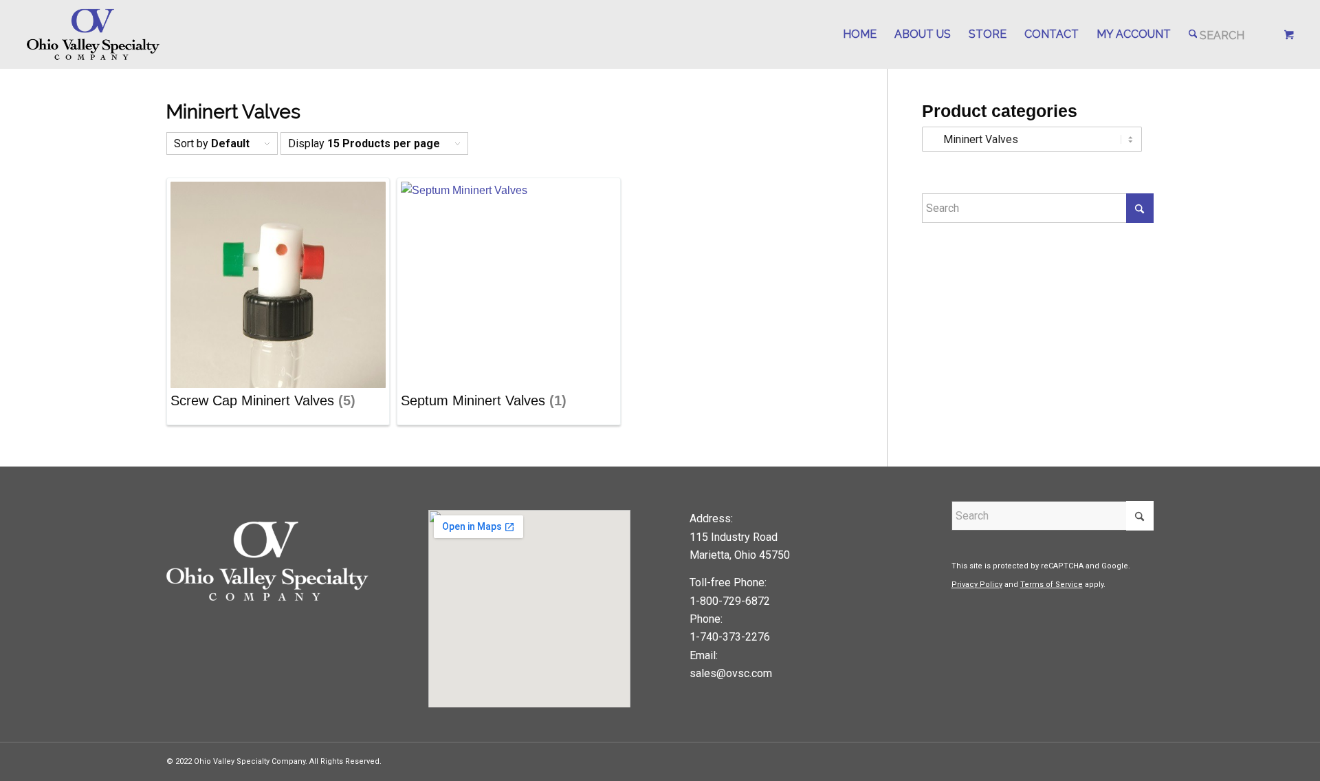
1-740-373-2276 (730, 636)
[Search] (1217, 34)
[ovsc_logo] (94, 34)
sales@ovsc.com (731, 673)
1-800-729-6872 (730, 601)
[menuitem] (860, 34)
